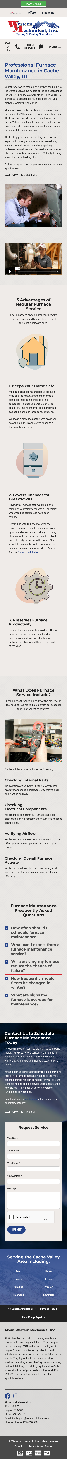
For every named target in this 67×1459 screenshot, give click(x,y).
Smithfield (48, 1294)
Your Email (13, 1150)
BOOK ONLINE (33, 3)
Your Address (14, 1176)
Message (11, 1188)
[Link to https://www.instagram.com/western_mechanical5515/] (16, 1396)
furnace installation (28, 552)
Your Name (13, 1138)
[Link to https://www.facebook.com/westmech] (7, 1396)
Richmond (18, 1294)
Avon (18, 1271)
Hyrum (48, 1271)
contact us (31, 1099)
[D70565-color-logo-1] (33, 21)
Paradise (18, 1286)
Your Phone (13, 1163)
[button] (33, 932)
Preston (48, 1286)
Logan (48, 1279)
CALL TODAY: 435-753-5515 (21, 175)
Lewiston (18, 1279)
